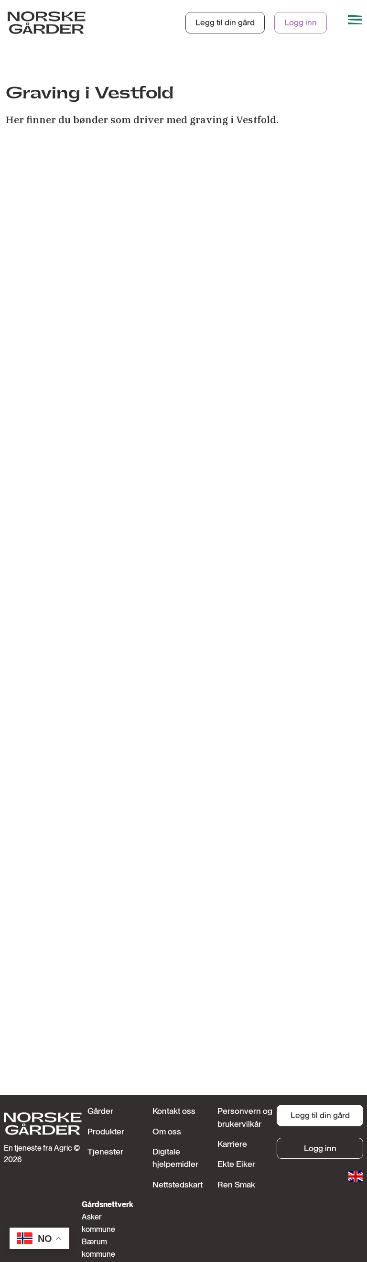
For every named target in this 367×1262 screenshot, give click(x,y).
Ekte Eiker (236, 1164)
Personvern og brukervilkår (244, 1117)
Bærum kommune (98, 1248)
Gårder (100, 1111)
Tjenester (105, 1151)
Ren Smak (236, 1184)
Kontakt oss (173, 1111)
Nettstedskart (177, 1184)
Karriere (232, 1144)
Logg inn (300, 22)
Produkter (105, 1131)
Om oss (166, 1131)
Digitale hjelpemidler (175, 1157)
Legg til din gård (225, 22)
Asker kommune (98, 1223)
